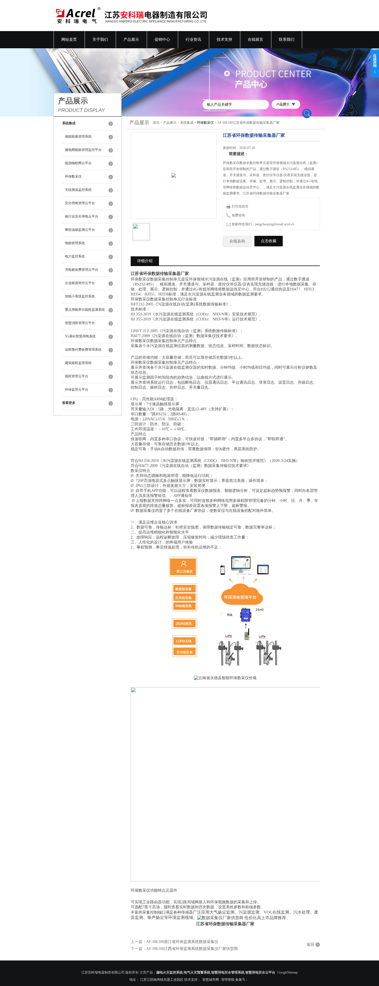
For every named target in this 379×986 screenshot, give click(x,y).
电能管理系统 (75, 243)
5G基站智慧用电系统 (80, 336)
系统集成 (186, 123)
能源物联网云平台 (78, 163)
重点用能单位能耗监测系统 (85, 310)
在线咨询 (237, 241)
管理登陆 (227, 980)
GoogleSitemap (287, 972)
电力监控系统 (75, 256)
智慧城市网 (210, 980)
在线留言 (255, 39)
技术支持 (224, 39)
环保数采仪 (73, 176)
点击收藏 (268, 241)
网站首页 (69, 39)
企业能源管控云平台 (80, 283)
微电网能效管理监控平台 (83, 150)
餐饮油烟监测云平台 (80, 230)
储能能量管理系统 (78, 136)
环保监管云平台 (76, 389)
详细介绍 (145, 261)
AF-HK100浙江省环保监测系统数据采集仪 (182, 942)
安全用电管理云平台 (80, 203)
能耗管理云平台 (76, 376)
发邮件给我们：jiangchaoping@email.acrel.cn (263, 224)
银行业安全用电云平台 (81, 216)
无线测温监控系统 (78, 190)
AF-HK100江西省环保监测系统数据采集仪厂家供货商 (192, 949)
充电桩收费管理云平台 (81, 270)
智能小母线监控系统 (80, 296)
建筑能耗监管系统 (78, 363)
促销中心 (162, 39)
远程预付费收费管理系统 (83, 350)
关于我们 (100, 39)
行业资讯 (193, 39)
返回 (310, 944)
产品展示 (131, 39)
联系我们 (286, 39)
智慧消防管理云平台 (80, 323)
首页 (156, 123)
